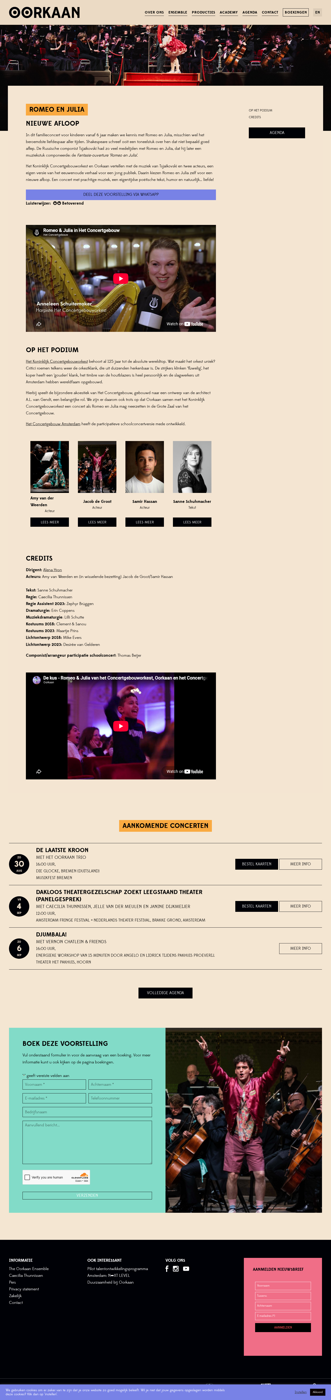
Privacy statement (24, 1289)
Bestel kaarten (256, 864)
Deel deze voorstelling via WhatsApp (121, 194)
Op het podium (260, 110)
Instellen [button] (301, 1392)
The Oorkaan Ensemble (29, 1268)
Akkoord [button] (318, 1392)
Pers (12, 1282)
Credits (255, 117)
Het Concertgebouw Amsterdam (53, 424)
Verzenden (87, 1195)
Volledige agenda (165, 993)
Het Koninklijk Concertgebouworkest (57, 361)
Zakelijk (15, 1295)
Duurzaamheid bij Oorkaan (110, 1282)
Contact (16, 1302)
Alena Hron (52, 570)
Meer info (300, 864)
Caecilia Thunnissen (26, 1275)
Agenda (277, 132)
